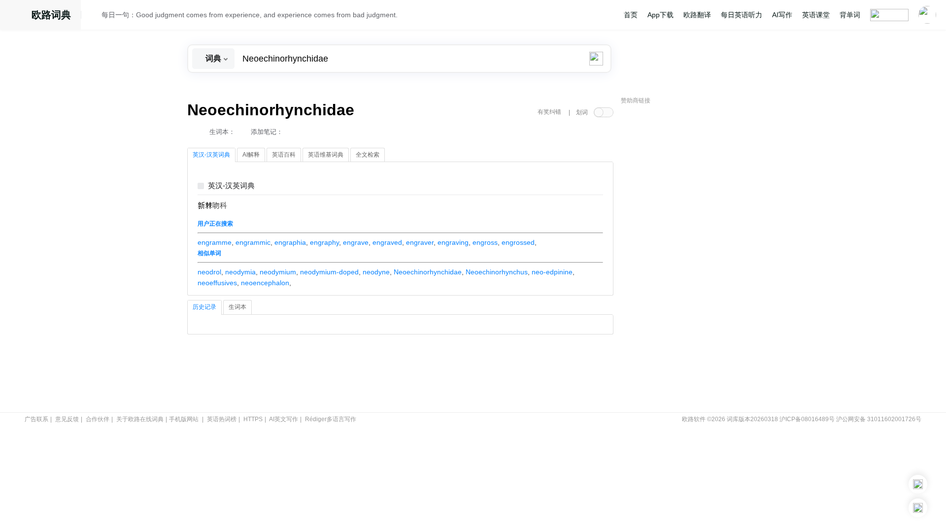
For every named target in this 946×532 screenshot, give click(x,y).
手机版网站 (184, 419)
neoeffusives (217, 283)
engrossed (518, 242)
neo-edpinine (552, 272)
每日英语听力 (741, 15)
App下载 (660, 15)
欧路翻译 (697, 15)
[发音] (94, 16)
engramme (215, 242)
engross (485, 242)
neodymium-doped (329, 272)
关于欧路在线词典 (140, 419)
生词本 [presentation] (237, 306)
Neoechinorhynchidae (428, 272)
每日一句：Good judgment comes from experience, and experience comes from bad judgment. (249, 15)
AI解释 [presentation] (251, 154)
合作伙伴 (97, 419)
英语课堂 (816, 15)
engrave (356, 242)
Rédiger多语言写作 (330, 419)
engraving (453, 242)
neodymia (240, 272)
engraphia (290, 242)
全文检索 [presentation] (367, 154)
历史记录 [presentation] (204, 306)
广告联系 (36, 419)
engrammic (253, 242)
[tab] (211, 155)
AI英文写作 (283, 419)
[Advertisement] (695, 258)
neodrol (209, 272)
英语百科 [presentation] (284, 154)
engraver (420, 242)
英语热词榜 (221, 419)
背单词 (850, 15)
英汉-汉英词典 (231, 186)
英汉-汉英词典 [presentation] (211, 154)
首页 (631, 15)
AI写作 (782, 15)
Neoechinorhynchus (497, 272)
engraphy (324, 242)
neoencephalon (265, 283)
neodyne (376, 272)
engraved (387, 242)
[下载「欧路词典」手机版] (918, 484)
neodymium (278, 272)
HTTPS (253, 419)
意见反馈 (67, 419)
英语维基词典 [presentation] (325, 154)
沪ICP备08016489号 (807, 419)
